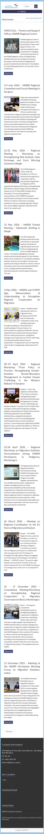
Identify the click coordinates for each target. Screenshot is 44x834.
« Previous (8, 731)
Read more (8, 73)
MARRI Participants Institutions (12, 811)
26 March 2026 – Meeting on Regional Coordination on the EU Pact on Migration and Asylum (22, 524)
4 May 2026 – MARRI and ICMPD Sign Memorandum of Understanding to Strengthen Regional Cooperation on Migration (22, 296)
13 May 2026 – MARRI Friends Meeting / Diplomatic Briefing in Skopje (22, 228)
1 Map (4, 780)
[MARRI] (11, 6)
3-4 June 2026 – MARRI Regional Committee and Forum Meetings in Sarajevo (22, 88)
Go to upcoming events (33, 18)
